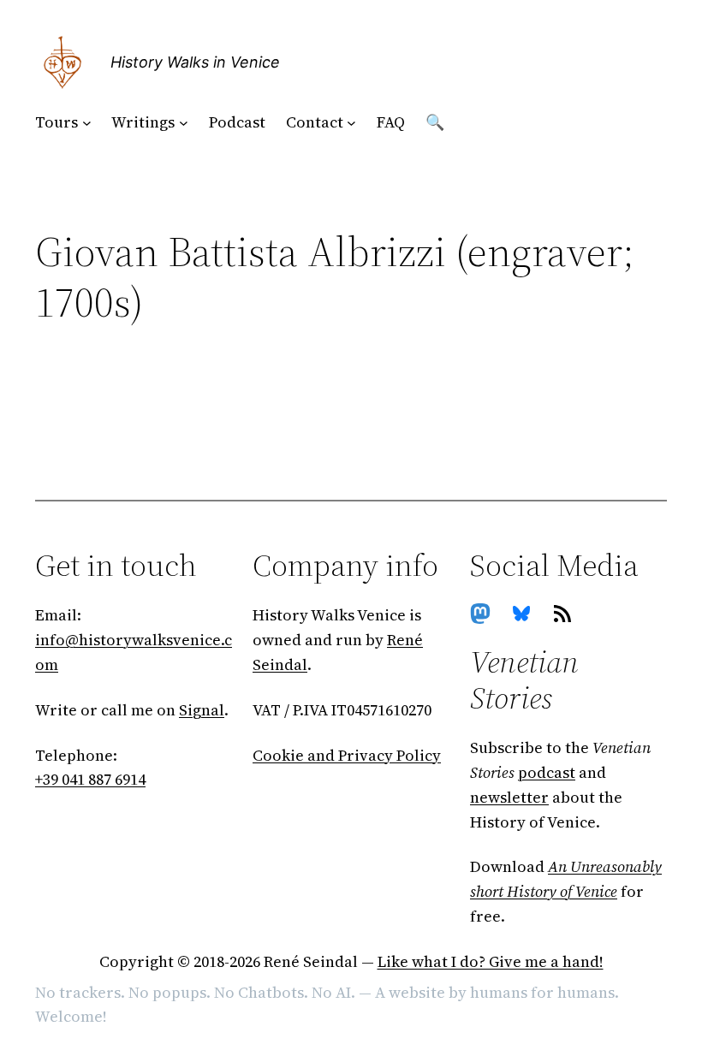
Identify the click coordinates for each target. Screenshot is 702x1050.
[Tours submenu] (87, 123)
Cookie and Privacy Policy (347, 755)
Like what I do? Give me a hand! (491, 961)
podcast (546, 772)
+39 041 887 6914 (90, 779)
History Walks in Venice (195, 62)
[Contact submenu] (351, 123)
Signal (201, 710)
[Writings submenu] (183, 123)
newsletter (509, 797)
